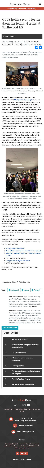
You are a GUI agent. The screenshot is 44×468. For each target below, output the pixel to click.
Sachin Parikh (14, 44)
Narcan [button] (26, 290)
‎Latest (5, 36)
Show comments (9, 328)
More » (34, 306)
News (12, 36)
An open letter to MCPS (20, 339)
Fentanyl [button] (36, 290)
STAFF (23, 459)
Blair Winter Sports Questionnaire (23, 384)
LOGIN (29, 459)
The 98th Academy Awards (21, 379)
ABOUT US (17, 459)
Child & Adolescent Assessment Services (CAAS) (23, 251)
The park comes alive (19, 353)
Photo (23, 405)
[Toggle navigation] (40, 4)
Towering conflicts (18, 366)
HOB (28, 405)
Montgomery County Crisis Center (18, 261)
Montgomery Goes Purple (23, 100)
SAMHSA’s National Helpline (16, 253)
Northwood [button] (14, 290)
